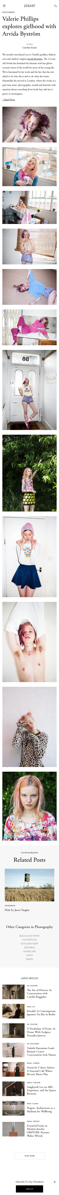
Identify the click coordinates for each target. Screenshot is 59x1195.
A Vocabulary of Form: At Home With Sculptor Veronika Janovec (41, 1032)
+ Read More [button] (8, 99)
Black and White (30, 935)
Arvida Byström (34, 59)
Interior (36, 1063)
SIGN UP (29, 1189)
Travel (29, 959)
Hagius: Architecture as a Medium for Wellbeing (41, 1109)
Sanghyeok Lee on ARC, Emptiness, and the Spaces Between (41, 1090)
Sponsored (34, 1044)
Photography (8, 12)
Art (28, 986)
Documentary (29, 943)
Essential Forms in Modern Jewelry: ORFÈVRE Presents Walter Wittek (38, 1131)
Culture (35, 1104)
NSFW (29, 955)
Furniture (36, 1083)
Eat (33, 1007)
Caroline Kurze (29, 47)
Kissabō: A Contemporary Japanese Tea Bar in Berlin (41, 1012)
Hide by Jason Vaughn (17, 910)
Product (36, 1121)
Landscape (29, 951)
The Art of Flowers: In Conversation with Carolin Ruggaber (39, 993)
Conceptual (29, 939)
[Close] (54, 1182)
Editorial (29, 947)
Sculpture (33, 986)
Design (29, 1063)
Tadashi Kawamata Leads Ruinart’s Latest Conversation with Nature (41, 1051)
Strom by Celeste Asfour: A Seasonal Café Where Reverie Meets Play (41, 1071)
